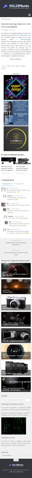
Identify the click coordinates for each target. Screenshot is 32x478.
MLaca (6, 30)
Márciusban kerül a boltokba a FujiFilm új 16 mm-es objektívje (7, 168)
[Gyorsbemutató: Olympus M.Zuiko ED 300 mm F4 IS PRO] (23, 160)
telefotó (3, 68)
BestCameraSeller (25, 39)
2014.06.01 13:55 (18, 195)
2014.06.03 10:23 (17, 222)
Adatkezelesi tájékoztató (16, 472)
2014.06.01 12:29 (14, 188)
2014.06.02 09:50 (15, 209)
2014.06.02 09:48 (14, 203)
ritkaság (23, 66)
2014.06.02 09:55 (19, 216)
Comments (8, 183)
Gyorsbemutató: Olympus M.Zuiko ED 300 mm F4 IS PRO (22, 168)
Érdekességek (6, 19)
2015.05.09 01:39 (16, 229)
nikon (13, 66)
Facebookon (20, 445)
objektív (17, 66)
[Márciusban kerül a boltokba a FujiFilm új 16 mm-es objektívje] (8, 160)
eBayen (20, 41)
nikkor (8, 66)
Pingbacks (20, 183)
